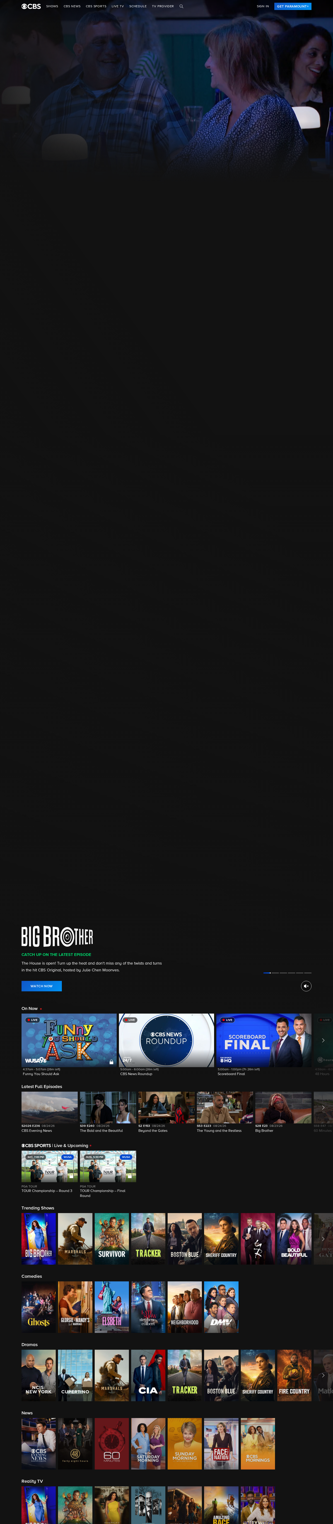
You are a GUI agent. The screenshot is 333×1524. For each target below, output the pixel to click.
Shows (52, 6)
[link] (292, 6)
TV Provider (163, 6)
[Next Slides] (322, 1175)
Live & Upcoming (70, 1145)
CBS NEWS (72, 6)
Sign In (263, 6)
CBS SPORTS (96, 6)
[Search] (181, 6)
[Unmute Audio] (306, 986)
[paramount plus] (31, 6)
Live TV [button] (118, 6)
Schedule (138, 6)
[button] (69, 1048)
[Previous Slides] (11, 1175)
